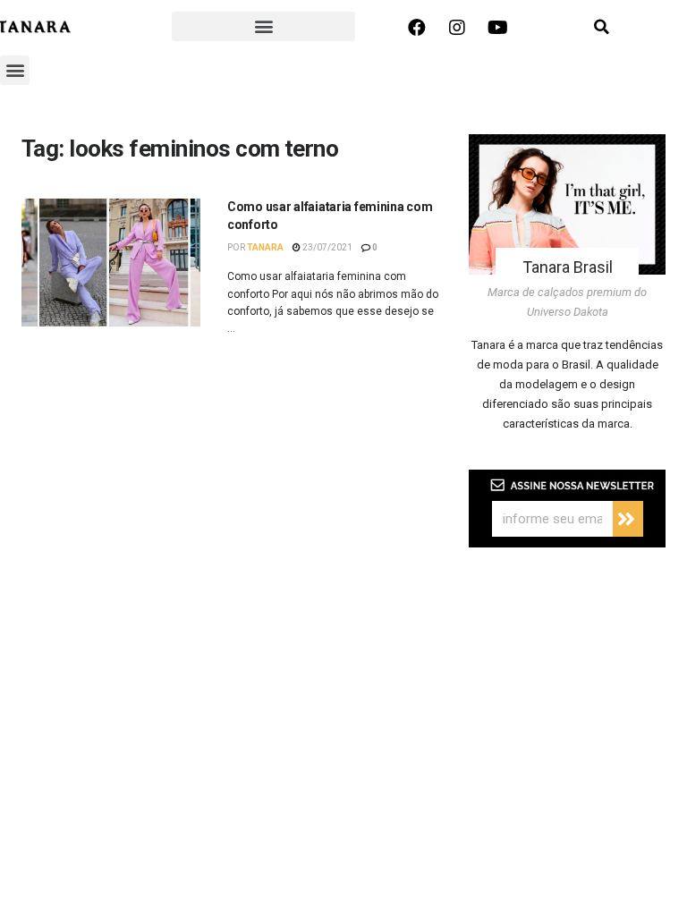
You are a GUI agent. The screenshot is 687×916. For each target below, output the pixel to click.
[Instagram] (457, 28)
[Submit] (628, 519)
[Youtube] (497, 28)
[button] (263, 26)
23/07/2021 (326, 247)
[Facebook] (417, 28)
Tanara (265, 247)
